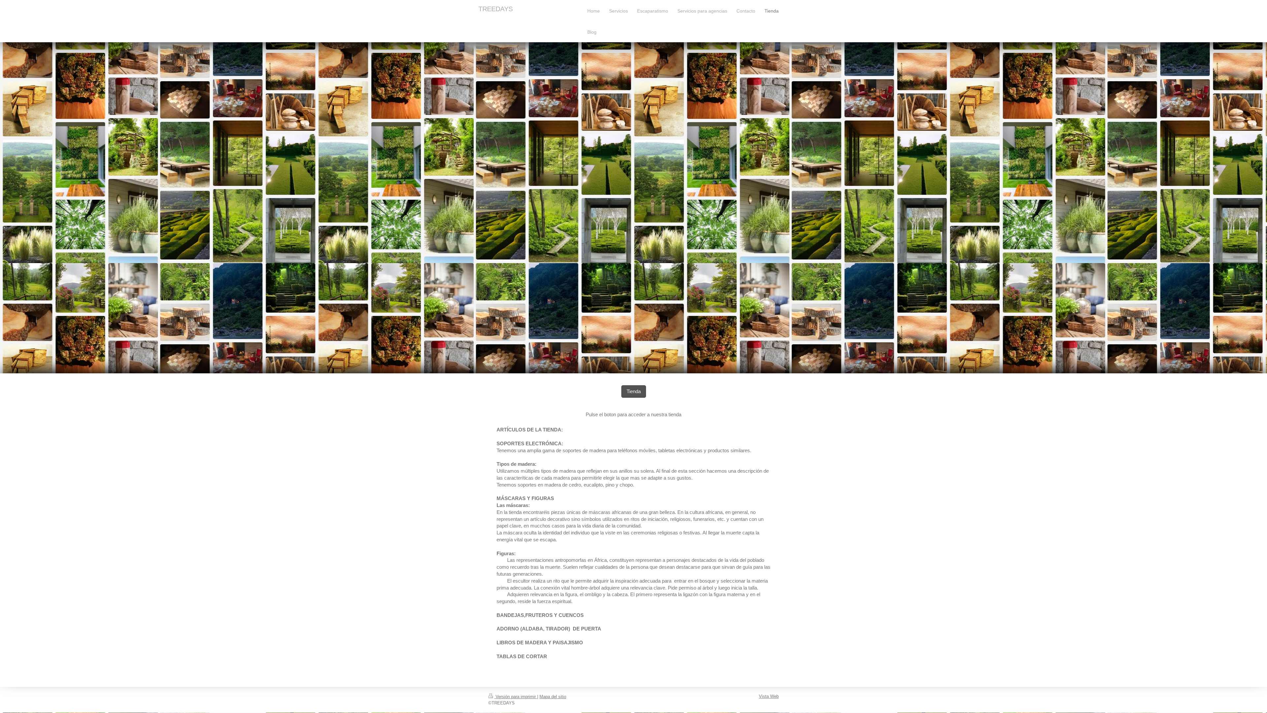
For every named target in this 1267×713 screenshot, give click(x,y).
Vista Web (769, 696)
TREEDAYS (495, 9)
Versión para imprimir (515, 696)
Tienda (634, 391)
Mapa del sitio (552, 696)
